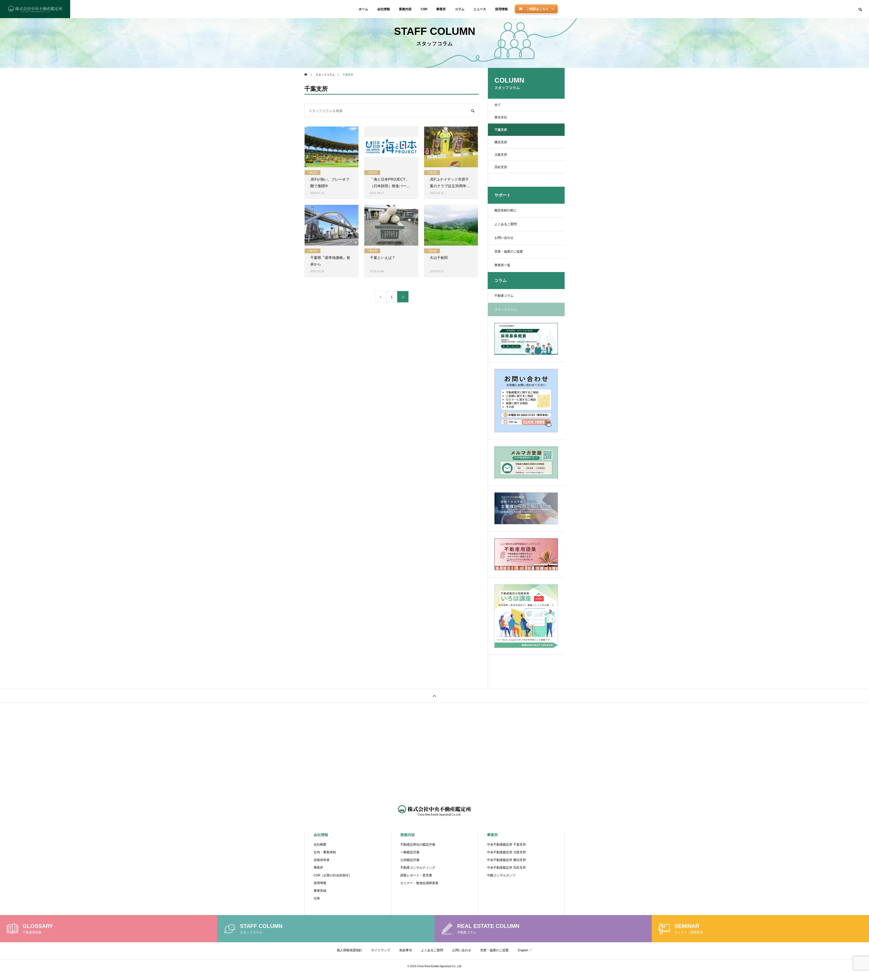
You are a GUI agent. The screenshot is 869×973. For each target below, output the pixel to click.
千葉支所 (313, 172)
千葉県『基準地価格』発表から (330, 261)
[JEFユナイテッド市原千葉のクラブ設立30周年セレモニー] (451, 147)
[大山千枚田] (451, 225)
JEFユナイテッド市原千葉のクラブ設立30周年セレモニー (450, 183)
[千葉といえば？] (391, 225)
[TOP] (434, 696)
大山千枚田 (439, 258)
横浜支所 (500, 142)
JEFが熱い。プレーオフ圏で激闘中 (329, 182)
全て (497, 105)
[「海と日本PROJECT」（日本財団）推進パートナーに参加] (391, 147)
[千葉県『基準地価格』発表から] (331, 225)
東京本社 (500, 117)
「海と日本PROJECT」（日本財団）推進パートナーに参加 (390, 183)
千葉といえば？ (382, 258)
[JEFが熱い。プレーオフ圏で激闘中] (331, 147)
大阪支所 (500, 154)
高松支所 (500, 167)
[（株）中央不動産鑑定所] (35, 9)
